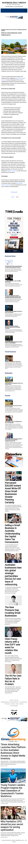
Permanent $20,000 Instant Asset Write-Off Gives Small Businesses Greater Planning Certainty (13, 492)
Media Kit (21, 703)
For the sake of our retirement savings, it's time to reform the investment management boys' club (13, 440)
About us (16, 700)
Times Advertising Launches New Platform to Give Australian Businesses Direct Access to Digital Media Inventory (13, 751)
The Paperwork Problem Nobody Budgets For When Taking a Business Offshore (13, 267)
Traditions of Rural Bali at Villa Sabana (13, 361)
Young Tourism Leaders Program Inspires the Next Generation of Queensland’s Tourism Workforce (13, 791)
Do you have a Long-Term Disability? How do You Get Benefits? (13, 422)
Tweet (12, 197)
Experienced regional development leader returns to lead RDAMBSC (13, 342)
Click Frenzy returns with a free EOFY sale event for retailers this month (12, 646)
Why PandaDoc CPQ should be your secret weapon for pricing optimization (12, 825)
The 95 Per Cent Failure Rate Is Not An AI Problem (13, 680)
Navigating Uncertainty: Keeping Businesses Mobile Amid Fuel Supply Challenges (12, 327)
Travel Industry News (4, 803)
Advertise (13, 703)
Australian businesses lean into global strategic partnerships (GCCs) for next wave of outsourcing (13, 574)
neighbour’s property (11, 170)
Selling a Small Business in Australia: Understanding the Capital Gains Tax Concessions (12, 533)
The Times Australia (14, 705)
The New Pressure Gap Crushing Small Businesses (12, 611)
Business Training (4, 765)
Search (17, 703)
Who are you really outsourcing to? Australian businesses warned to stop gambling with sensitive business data (13, 296)
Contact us (12, 700)
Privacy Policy (7, 703)
